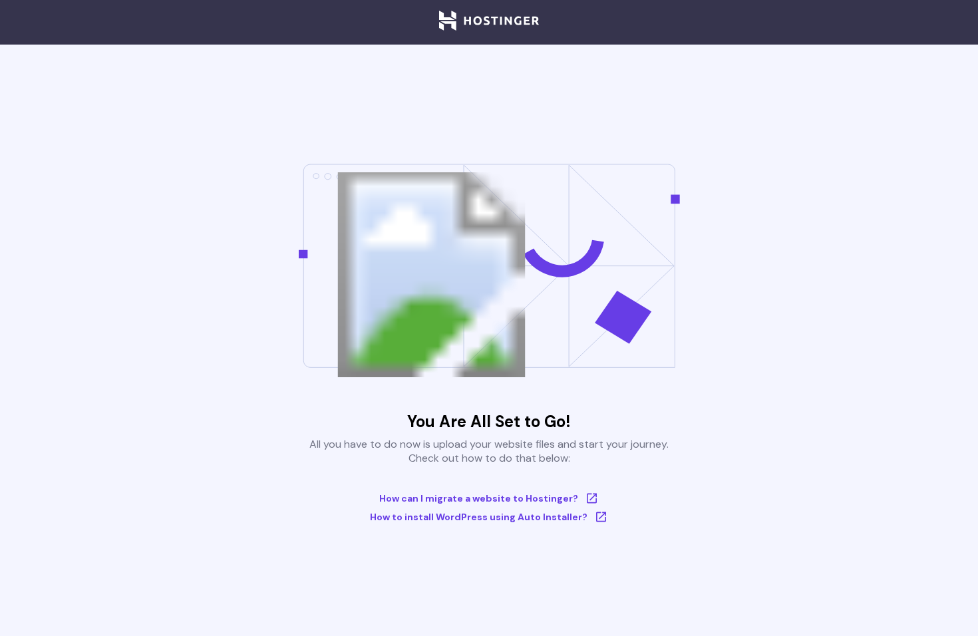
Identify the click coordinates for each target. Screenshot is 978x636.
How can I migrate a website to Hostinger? (478, 498)
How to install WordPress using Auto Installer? (478, 517)
